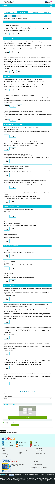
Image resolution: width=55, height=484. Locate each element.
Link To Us (4, 453)
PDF (19, 33)
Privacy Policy (4, 456)
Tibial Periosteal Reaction (10, 234)
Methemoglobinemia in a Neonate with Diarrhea (16, 166)
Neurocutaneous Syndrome (11, 222)
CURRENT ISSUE (10, 12)
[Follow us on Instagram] (51, 1)
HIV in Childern (39, 450)
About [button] (5, 398)
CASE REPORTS (7, 76)
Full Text (13, 34)
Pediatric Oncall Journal (40, 453)
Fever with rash (8, 249)
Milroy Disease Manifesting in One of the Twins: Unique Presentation (22, 127)
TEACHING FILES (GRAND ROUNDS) (12, 245)
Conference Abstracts (9, 285)
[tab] (27, 394)
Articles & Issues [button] (8, 396)
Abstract (7, 33)
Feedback (20, 453)
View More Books (33, 468)
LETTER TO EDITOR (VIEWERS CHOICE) (13, 124)
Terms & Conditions (6, 454)
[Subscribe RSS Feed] (52, 1)
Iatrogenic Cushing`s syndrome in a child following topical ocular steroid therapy (25, 180)
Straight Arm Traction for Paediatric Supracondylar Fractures (19, 359)
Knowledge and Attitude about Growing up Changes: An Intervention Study (23, 42)
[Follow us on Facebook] (46, 1)
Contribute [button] (6, 401)
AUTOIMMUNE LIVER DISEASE (11, 25)
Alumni (3, 452)
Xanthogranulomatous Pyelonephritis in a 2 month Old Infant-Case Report (23, 79)
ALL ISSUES (47, 12)
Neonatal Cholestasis (9, 261)
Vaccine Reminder (39, 452)
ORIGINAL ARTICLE (8, 38)
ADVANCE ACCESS (34, 12)
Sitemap (20, 452)
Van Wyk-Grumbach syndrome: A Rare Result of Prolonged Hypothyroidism (23, 111)
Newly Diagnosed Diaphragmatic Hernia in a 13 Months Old (19, 209)
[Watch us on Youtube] (49, 1)
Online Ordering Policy (23, 450)
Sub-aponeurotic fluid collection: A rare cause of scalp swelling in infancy (23, 141)
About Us (3, 450)
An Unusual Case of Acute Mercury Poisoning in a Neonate (19, 95)
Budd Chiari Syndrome (9, 273)
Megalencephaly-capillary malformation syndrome (17, 154)
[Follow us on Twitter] (47, 1)
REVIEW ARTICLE (8, 22)
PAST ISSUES (22, 12)
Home (5, 393)
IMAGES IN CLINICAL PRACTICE (11, 206)
